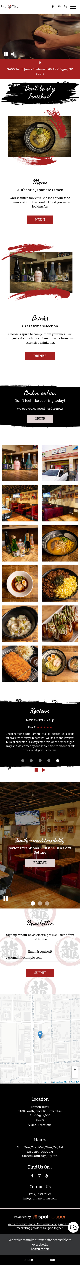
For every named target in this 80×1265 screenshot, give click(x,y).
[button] (6, 54)
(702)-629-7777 (40, 1194)
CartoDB (75, 1082)
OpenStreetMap (60, 1082)
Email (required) (40, 951)
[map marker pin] (40, 63)
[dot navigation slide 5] (57, 760)
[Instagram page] (59, 7)
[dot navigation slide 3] (40, 760)
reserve (40, 863)
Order (40, 418)
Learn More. (40, 1249)
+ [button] (75, 1069)
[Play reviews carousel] (44, 770)
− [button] (75, 1075)
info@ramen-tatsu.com (40, 1198)
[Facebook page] (53, 7)
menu (40, 220)
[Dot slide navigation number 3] (47, 903)
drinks (40, 356)
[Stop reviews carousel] (36, 770)
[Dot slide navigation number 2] (40, 903)
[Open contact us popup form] (73, 1227)
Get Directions (40, 1125)
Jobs (53, 1260)
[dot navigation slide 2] (31, 760)
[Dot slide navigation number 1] (33, 903)
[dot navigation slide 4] (48, 760)
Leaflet (46, 1082)
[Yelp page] (65, 7)
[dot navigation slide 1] (22, 760)
